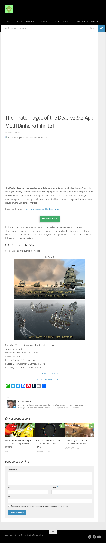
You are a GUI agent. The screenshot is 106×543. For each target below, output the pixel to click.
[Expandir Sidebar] (101, 28)
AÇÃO (7, 28)
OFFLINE (24, 28)
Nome (11, 487)
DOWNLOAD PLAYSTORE (49, 379)
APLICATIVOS (32, 21)
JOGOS (17, 21)
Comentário (13, 469)
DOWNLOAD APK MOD (50, 373)
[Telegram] (90, 537)
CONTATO (45, 21)
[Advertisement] (49, 55)
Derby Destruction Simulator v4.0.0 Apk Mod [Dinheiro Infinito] (48, 443)
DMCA (56, 21)
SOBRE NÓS (68, 21)
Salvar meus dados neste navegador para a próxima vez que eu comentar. (39, 506)
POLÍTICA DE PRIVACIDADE (89, 21)
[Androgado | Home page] (9, 9)
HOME (8, 21)
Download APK (50, 218)
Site (9, 496)
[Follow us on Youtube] (99, 537)
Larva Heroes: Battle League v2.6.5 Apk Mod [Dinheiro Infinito (18, 443)
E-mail (54, 487)
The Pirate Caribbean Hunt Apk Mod (41, 208)
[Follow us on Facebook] (94, 537)
